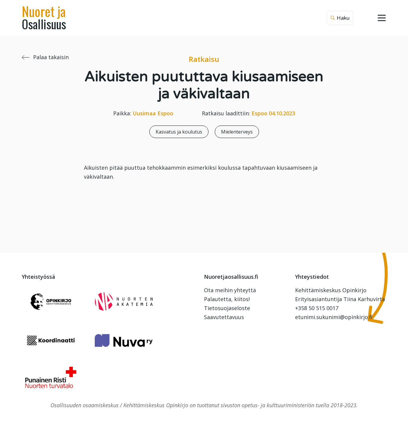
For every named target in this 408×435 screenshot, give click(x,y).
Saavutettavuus (224, 317)
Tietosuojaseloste (227, 308)
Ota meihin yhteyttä (230, 290)
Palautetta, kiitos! (227, 299)
